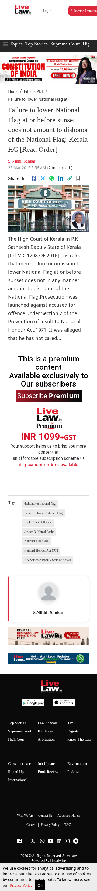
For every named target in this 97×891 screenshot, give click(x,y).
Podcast (73, 772)
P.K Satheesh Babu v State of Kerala (47, 560)
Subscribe (48, 395)
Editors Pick (34, 91)
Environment (77, 764)
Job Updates (47, 764)
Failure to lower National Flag (43, 513)
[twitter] (42, 178)
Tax (70, 723)
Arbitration (46, 739)
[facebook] (34, 178)
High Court (16, 739)
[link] (69, 178)
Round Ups (16, 772)
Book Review (48, 772)
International (17, 780)
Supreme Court (65, 44)
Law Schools (47, 723)
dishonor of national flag (40, 504)
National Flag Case (36, 541)
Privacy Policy (21, 885)
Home (13, 91)
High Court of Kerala (37, 522)
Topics (16, 44)
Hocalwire (58, 861)
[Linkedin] (60, 178)
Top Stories (36, 44)
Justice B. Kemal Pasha (39, 532)
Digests (72, 731)
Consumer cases (20, 764)
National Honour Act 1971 (41, 550)
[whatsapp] (51, 178)
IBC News (45, 731)
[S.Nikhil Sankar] (48, 592)
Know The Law (79, 739)
